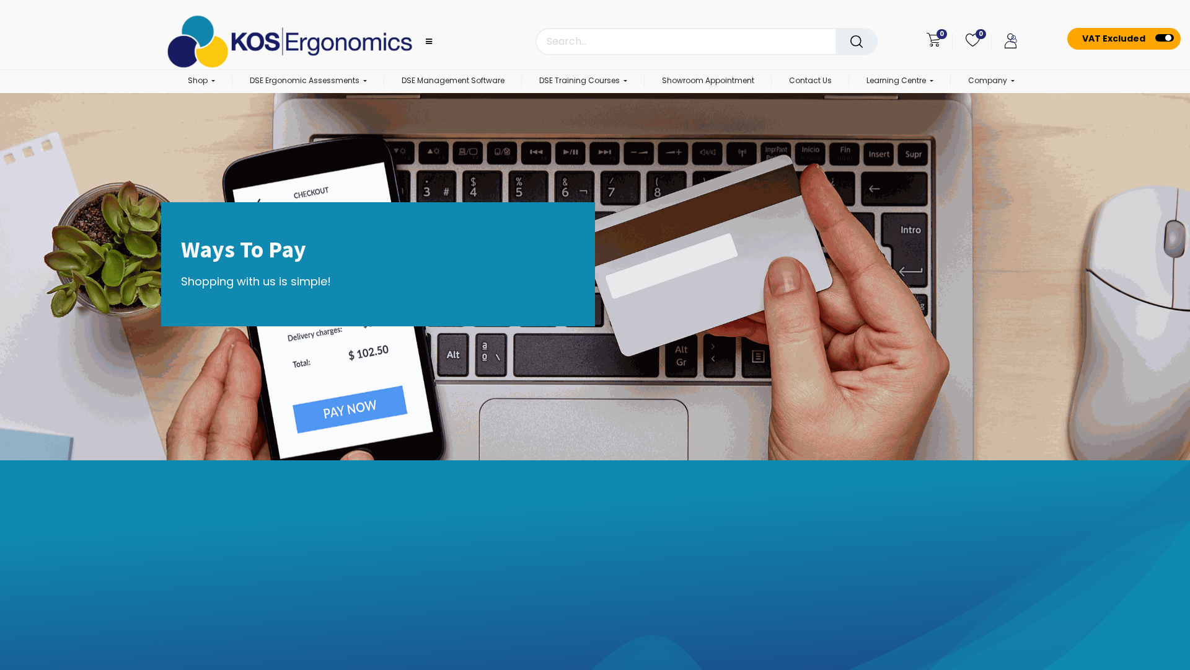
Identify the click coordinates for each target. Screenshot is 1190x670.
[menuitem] (453, 81)
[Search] (856, 41)
